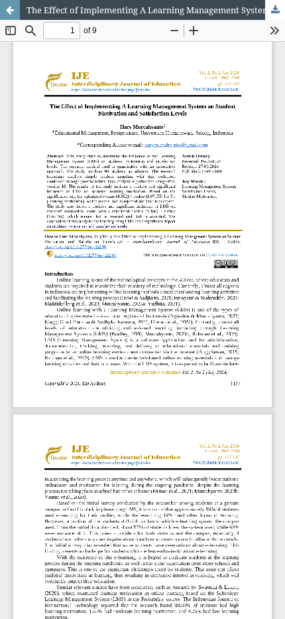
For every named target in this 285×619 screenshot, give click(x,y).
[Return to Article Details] (10, 10)
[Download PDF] (275, 10)
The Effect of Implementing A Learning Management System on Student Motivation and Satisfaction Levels (156, 10)
